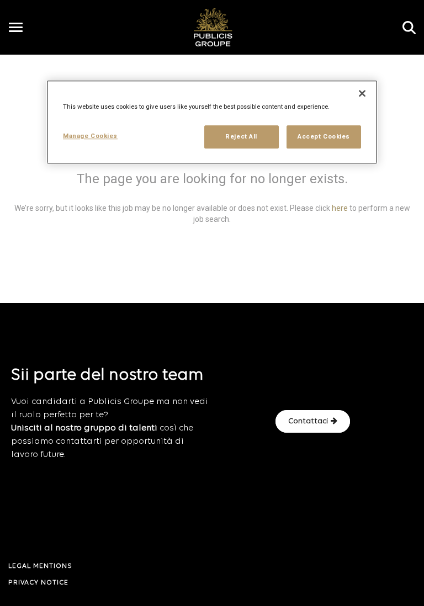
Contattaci (308, 421)
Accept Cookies (324, 136)
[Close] (362, 93)
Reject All (241, 136)
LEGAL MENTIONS (40, 566)
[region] (212, 122)
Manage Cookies (90, 136)
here (340, 208)
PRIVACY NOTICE (38, 583)
